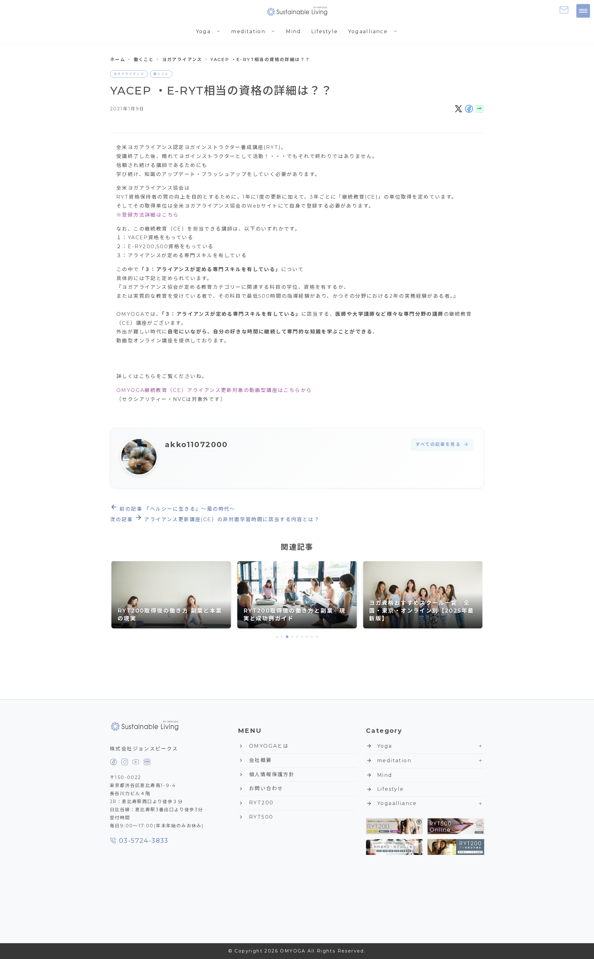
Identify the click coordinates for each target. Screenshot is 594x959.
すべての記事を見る (442, 444)
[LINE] (147, 762)
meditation (253, 31)
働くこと (161, 74)
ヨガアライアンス (129, 74)
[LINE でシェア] (479, 108)
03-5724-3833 (144, 840)
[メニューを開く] (583, 11)
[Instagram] (124, 762)
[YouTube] (136, 762)
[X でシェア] (458, 108)
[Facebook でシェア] (469, 108)
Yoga (209, 31)
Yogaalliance (373, 31)
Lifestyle (324, 31)
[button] (277, 637)
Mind (293, 31)
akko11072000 (196, 444)
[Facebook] (113, 762)
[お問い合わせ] (564, 10)
